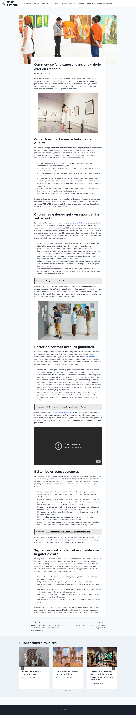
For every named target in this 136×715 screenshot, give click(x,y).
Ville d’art (72, 4)
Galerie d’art (90, 4)
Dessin (36, 4)
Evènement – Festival (58, 4)
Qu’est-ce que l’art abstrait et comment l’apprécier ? (90, 625)
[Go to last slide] (22, 668)
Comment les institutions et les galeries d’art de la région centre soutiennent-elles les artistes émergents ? (47, 626)
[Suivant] (113, 668)
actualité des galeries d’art (63, 413)
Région (81, 4)
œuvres (92, 357)
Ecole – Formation (104, 4)
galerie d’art (77, 223)
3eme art (27, 4)
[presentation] (34, 657)
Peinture (44, 4)
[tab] (65, 690)
